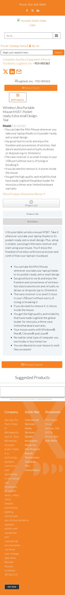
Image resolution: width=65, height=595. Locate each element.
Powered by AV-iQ (45, 399)
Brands (29, 453)
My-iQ (35, 45)
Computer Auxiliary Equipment (21, 59)
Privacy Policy (30, 399)
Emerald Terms (16, 399)
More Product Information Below (23, 194)
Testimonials (32, 457)
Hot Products (32, 449)
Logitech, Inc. (24, 63)
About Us (30, 445)
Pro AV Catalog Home (14, 45)
